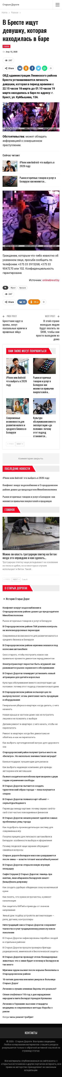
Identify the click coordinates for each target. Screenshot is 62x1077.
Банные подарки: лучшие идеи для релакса (25, 761)
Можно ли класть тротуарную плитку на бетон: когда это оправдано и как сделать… (30, 556)
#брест (13, 287)
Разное (6, 46)
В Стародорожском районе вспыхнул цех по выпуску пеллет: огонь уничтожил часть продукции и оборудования (30, 696)
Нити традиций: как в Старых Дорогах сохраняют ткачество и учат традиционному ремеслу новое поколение (29, 929)
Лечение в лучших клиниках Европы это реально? (29, 988)
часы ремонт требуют (21, 1017)
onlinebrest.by (50, 280)
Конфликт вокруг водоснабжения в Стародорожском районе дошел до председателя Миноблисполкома (31, 611)
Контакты (31, 1033)
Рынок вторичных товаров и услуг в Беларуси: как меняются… (38, 179)
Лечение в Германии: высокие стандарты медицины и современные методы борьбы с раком (28, 1008)
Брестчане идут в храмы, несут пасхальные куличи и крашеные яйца (15, 326)
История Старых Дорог (18, 599)
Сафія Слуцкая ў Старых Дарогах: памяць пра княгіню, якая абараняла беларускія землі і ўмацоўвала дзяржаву (27, 878)
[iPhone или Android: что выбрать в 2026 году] (10, 166)
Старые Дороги (11, 4)
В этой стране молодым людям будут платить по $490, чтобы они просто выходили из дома (47, 330)
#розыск (22, 287)
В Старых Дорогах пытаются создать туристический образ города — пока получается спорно (29, 790)
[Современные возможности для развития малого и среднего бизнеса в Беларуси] (17, 406)
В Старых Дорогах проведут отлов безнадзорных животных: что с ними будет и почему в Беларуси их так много (31, 961)
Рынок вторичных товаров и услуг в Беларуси (27, 621)
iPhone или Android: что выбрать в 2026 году (37, 164)
